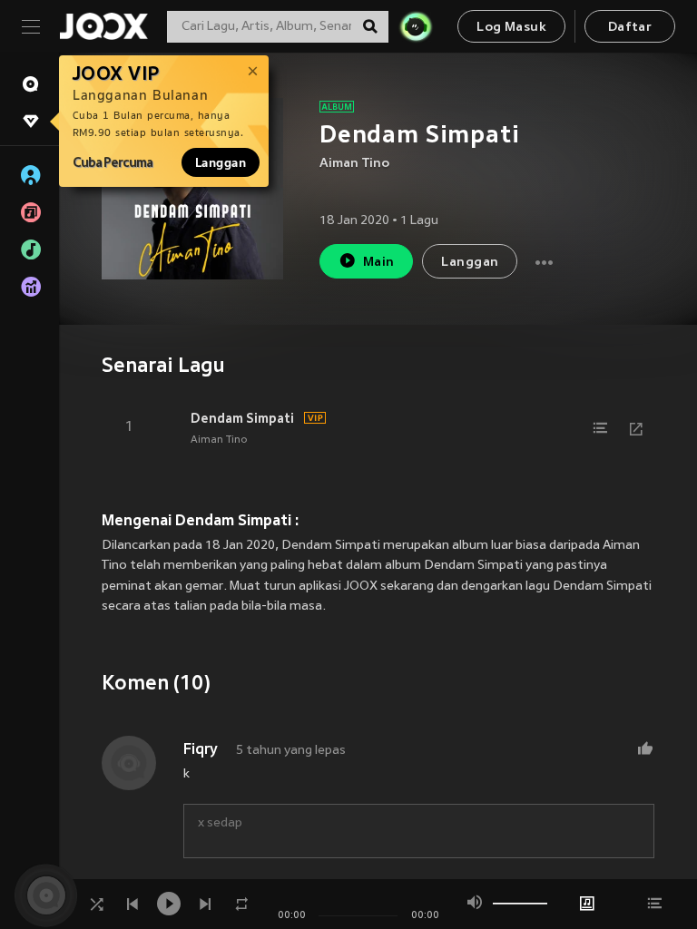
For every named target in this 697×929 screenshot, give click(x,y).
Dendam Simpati (242, 418)
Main (379, 262)
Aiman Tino (354, 164)
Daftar (630, 27)
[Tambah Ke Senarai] (600, 428)
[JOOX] (103, 26)
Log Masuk (511, 27)
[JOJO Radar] (416, 26)
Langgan (220, 162)
